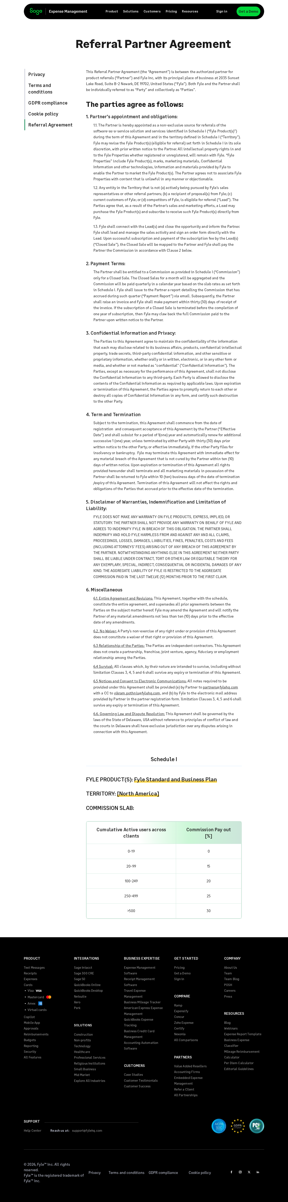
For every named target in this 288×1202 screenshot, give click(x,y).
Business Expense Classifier (237, 1042)
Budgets (30, 1040)
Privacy (36, 74)
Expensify (181, 1011)
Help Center (32, 1130)
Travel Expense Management (135, 993)
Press (228, 996)
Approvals (31, 1028)
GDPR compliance (47, 103)
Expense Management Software (139, 970)
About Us (230, 967)
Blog (227, 1022)
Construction (83, 1034)
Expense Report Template (242, 1034)
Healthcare (82, 1052)
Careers (230, 990)
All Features (32, 1057)
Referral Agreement (50, 125)
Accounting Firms (187, 1072)
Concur (179, 1017)
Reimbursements (36, 1034)
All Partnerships (186, 1095)
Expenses (30, 979)
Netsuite (80, 996)
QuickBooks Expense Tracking (138, 1022)
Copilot (29, 1017)
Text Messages (34, 967)
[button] (112, 11)
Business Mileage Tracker (142, 1002)
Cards (28, 985)
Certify (179, 1028)
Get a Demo (248, 11)
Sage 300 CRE (84, 973)
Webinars (231, 1028)
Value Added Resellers (190, 1066)
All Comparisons (186, 1040)
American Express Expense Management (143, 1010)
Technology (82, 1046)
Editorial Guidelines (239, 1069)
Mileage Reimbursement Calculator (242, 1054)
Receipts (30, 973)
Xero (77, 1002)
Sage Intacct (83, 967)
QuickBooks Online (87, 985)
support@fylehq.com (87, 1130)
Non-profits (82, 1040)
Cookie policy (43, 114)
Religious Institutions (89, 1063)
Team (228, 973)
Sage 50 (79, 979)
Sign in (221, 11)
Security (30, 1051)
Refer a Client (184, 1089)
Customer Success (137, 1086)
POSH (228, 985)
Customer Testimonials (141, 1080)
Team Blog (231, 979)
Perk (77, 1008)
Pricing (171, 11)
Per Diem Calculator (239, 1063)
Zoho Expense (184, 1022)
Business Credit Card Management (139, 1034)
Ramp (178, 1005)
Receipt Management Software (139, 981)
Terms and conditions (40, 88)
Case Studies (133, 1074)
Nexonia (180, 1034)
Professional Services (89, 1057)
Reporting (31, 1046)
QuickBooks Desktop (88, 990)
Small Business (85, 1069)
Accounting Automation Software (141, 1045)
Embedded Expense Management (188, 1080)
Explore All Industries (89, 1080)
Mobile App (32, 1022)
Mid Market (82, 1075)
